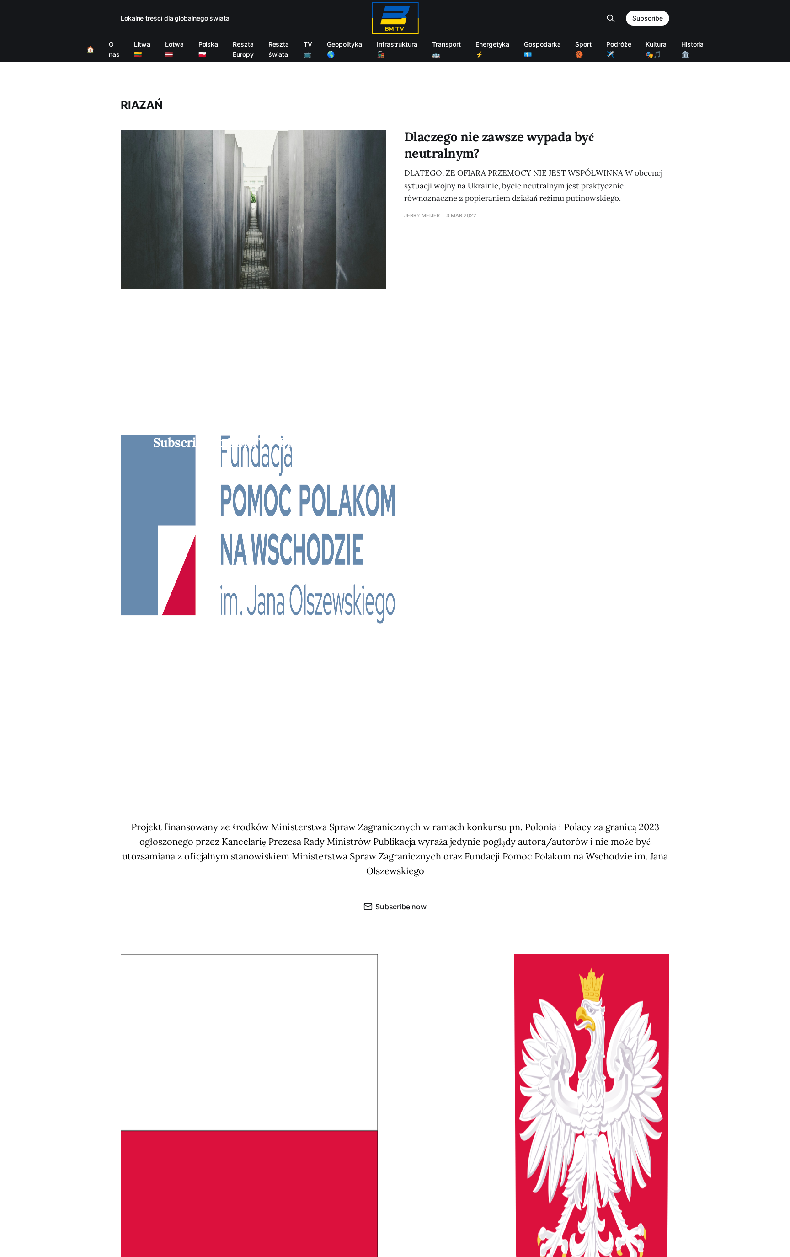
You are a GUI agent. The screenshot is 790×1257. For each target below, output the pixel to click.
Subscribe (647, 18)
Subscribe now (401, 906)
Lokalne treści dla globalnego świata (175, 18)
